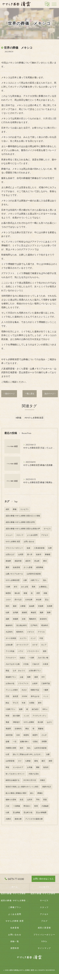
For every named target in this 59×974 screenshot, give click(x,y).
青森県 (8, 729)
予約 (37, 799)
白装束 (45, 664)
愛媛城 (40, 729)
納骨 (50, 761)
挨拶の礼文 (46, 787)
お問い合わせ (29, 541)
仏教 (7, 812)
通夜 (37, 767)
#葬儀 (18, 418)
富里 (45, 799)
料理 (7, 716)
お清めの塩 (10, 683)
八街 (7, 806)
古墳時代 (18, 729)
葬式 (45, 561)
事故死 (33, 612)
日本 (18, 735)
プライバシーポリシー (14, 548)
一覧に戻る (29, 394)
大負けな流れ (33, 774)
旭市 (21, 748)
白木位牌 (28, 600)
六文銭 (25, 664)
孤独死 (24, 612)
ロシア (43, 645)
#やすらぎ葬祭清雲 (34, 418)
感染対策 (18, 561)
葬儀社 (40, 793)
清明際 (44, 741)
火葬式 (8, 819)
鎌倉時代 (9, 625)
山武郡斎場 (10, 761)
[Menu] (54, 3)
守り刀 (15, 703)
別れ (29, 748)
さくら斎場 (28, 567)
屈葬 (7, 619)
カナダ (34, 645)
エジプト (23, 638)
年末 (23, 703)
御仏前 (17, 593)
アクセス (44, 535)
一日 (14, 741)
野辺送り (27, 806)
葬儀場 (47, 554)
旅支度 (15, 696)
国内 (7, 606)
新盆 (7, 670)
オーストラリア (22, 645)
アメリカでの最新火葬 (34, 819)
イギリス (30, 632)
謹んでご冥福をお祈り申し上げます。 (27, 754)
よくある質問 (32, 535)
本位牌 (38, 600)
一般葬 (45, 690)
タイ (20, 761)
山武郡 (20, 554)
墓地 (36, 761)
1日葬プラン (10, 709)
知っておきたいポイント (15, 774)
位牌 (50, 548)
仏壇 (7, 754)
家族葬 (8, 561)
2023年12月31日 (29, 780)
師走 (7, 703)
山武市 (29, 799)
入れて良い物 (43, 658)
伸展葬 (15, 619)
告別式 (45, 767)
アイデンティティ (39, 716)
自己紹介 (35, 709)
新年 (40, 703)
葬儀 (14, 509)
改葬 (20, 709)
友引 (15, 587)
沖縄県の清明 (11, 748)
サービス (47, 529)
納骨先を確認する (13, 780)
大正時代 (9, 632)
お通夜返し (43, 587)
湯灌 (36, 677)
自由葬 (31, 606)
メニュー (9, 535)
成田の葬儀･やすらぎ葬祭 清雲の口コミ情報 (23, 516)
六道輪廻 (45, 806)
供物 (45, 593)
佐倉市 (38, 554)
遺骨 (44, 651)
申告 (7, 767)
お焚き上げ (10, 554)
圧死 (7, 696)
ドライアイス (23, 683)
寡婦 (14, 606)
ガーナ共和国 (11, 638)
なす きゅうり (19, 670)
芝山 (46, 600)
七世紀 (35, 741)
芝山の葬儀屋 (41, 812)
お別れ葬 (9, 645)
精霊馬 (26, 735)
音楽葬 (40, 606)
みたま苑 (24, 587)
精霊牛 (35, 735)
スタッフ (19, 535)
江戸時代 (34, 625)
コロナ (8, 600)
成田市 (28, 561)
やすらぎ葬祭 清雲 (13, 541)
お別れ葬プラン (35, 670)
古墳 (23, 619)
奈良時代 (43, 619)
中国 (41, 638)
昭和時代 (19, 632)
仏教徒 (28, 761)
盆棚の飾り (24, 741)
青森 (7, 722)
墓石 (43, 761)
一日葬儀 (16, 806)
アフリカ (41, 632)
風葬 (41, 612)
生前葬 (49, 606)
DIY (43, 677)
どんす (44, 735)
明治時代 (44, 625)
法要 (48, 754)
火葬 (25, 580)
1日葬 (8, 587)
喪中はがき (35, 696)
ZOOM (24, 696)
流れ (44, 580)
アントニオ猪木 (12, 690)
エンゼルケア (18, 767)
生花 (21, 799)
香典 (33, 587)
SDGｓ (45, 709)
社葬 (7, 612)
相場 (25, 593)
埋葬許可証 (35, 690)
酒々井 (29, 554)
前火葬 (40, 722)
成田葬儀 (39, 567)
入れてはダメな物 (13, 664)
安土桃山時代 (21, 625)
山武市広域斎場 (40, 748)
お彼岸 (34, 683)
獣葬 (49, 612)
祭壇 (36, 806)
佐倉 (28, 548)
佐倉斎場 (16, 567)
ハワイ (20, 651)
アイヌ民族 (10, 651)
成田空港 (9, 735)
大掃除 (31, 703)
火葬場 (22, 606)
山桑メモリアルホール (14, 574)
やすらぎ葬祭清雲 (13, 580)
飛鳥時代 (32, 619)
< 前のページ (9, 394)
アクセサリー (11, 658)
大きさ (24, 690)
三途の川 (35, 664)
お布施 (29, 767)
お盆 (21, 677)
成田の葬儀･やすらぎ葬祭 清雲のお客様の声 (23, 529)
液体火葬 (18, 819)
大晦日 (42, 780)
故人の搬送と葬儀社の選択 (16, 793)
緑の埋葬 (16, 716)
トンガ (26, 716)
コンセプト (24, 509)
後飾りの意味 (11, 799)
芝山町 (36, 561)
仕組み (22, 658)
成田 (7, 509)
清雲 (38, 593)
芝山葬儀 (16, 812)
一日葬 (31, 658)
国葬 (29, 677)
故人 (32, 793)
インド (33, 638)
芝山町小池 (28, 812)
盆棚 (7, 741)
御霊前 (8, 593)
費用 (7, 567)
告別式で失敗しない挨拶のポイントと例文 (22, 787)
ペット (45, 696)
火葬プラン (35, 580)
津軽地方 (16, 722)
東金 (27, 729)
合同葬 (15, 612)
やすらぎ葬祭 (29, 722)
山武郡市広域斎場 (34, 574)
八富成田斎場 (39, 548)
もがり (49, 722)
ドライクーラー (33, 651)
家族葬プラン (11, 677)
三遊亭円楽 (45, 683)
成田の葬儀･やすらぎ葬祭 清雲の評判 (20, 522)
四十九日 (18, 600)
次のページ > (50, 394)
